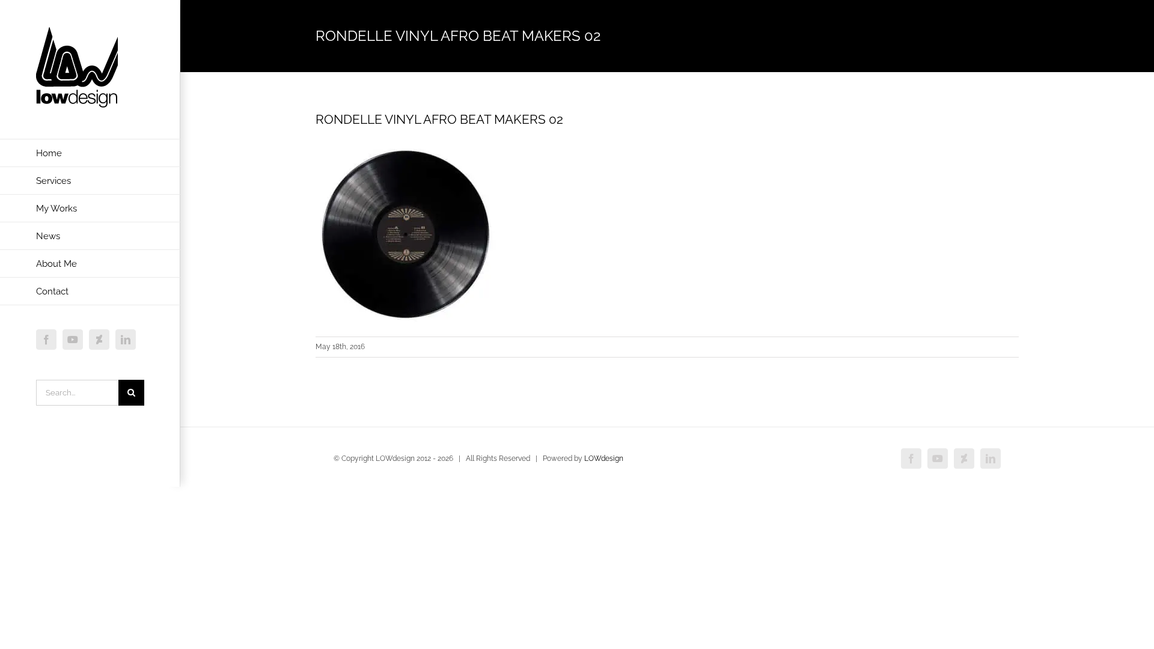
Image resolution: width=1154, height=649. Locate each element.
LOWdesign (603, 458)
